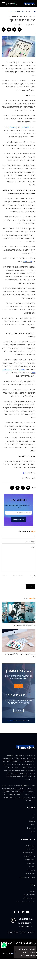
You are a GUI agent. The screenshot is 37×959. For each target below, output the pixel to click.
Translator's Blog (29, 898)
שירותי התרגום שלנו (29, 856)
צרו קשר (32, 831)
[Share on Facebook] (14, 29)
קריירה (33, 818)
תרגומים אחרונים (30, 860)
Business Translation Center (25, 902)
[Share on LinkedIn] (9, 29)
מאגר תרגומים (31, 870)
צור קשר (18, 710)
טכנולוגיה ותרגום (30, 874)
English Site (31, 828)
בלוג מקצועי (31, 891)
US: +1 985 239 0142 (25, 919)
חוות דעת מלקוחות (29, 895)
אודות (33, 814)
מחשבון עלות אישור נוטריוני (27, 877)
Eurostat (25, 127)
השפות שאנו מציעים (29, 853)
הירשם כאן (10, 720)
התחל (18, 686)
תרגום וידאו (32, 867)
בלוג (29, 11)
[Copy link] (4, 29)
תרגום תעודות (31, 863)
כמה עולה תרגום (30, 846)
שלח (30, 587)
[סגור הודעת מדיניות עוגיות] (15, 952)
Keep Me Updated (18, 519)
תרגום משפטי (27, 261)
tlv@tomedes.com (25, 926)
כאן (24, 473)
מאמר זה (22, 369)
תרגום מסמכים (31, 849)
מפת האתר (32, 821)
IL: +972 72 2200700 (25, 923)
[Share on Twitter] (20, 29)
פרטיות (33, 824)
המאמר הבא (13, 127)
